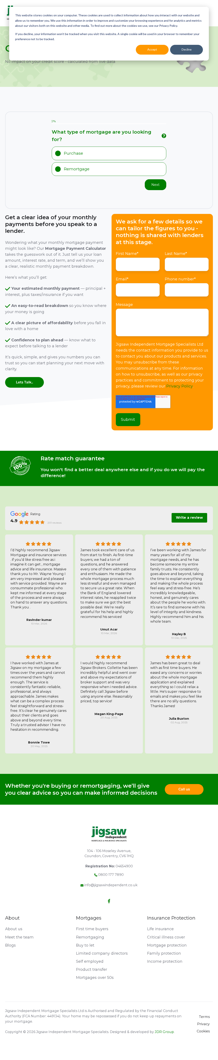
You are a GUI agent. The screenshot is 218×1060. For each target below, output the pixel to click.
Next (155, 185)
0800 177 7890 (111, 874)
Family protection (164, 953)
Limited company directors (102, 953)
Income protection (164, 961)
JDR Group (164, 1032)
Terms (204, 1017)
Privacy (203, 1024)
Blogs (10, 945)
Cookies (203, 1031)
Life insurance (160, 929)
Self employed (89, 961)
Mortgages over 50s (95, 977)
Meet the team (19, 937)
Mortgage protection (167, 945)
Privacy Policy (179, 386)
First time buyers (92, 929)
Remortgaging (90, 937)
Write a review (189, 518)
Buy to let (85, 945)
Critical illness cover (166, 937)
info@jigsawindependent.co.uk (111, 885)
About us (13, 929)
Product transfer (91, 969)
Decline (187, 49)
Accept (152, 49)
